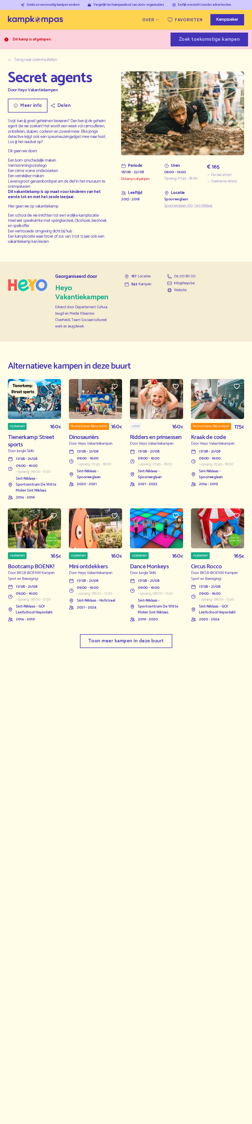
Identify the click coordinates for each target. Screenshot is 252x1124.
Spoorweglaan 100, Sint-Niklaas (188, 206)
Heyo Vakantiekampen (38, 90)
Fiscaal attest (221, 175)
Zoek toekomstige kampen (209, 39)
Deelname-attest (224, 181)
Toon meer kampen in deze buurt (126, 641)
